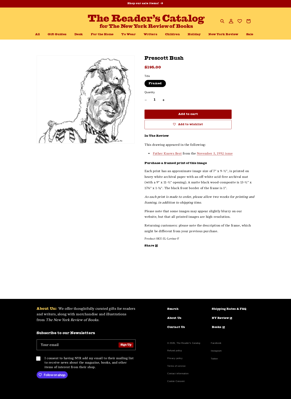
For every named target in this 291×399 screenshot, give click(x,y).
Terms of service (176, 366)
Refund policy (174, 350)
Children (172, 34)
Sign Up (126, 345)
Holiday (194, 34)
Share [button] (149, 245)
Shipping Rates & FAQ (229, 309)
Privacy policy (175, 358)
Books (217, 327)
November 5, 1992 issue (215, 153)
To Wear (128, 34)
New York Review (223, 34)
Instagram (216, 351)
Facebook (216, 343)
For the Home (102, 34)
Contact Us (176, 327)
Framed (155, 83)
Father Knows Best (167, 153)
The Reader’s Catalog (188, 343)
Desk (78, 34)
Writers (150, 34)
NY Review (220, 318)
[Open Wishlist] (239, 21)
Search (173, 309)
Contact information (177, 373)
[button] (78, 35)
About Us (174, 318)
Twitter (215, 359)
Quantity (150, 92)
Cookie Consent (176, 381)
